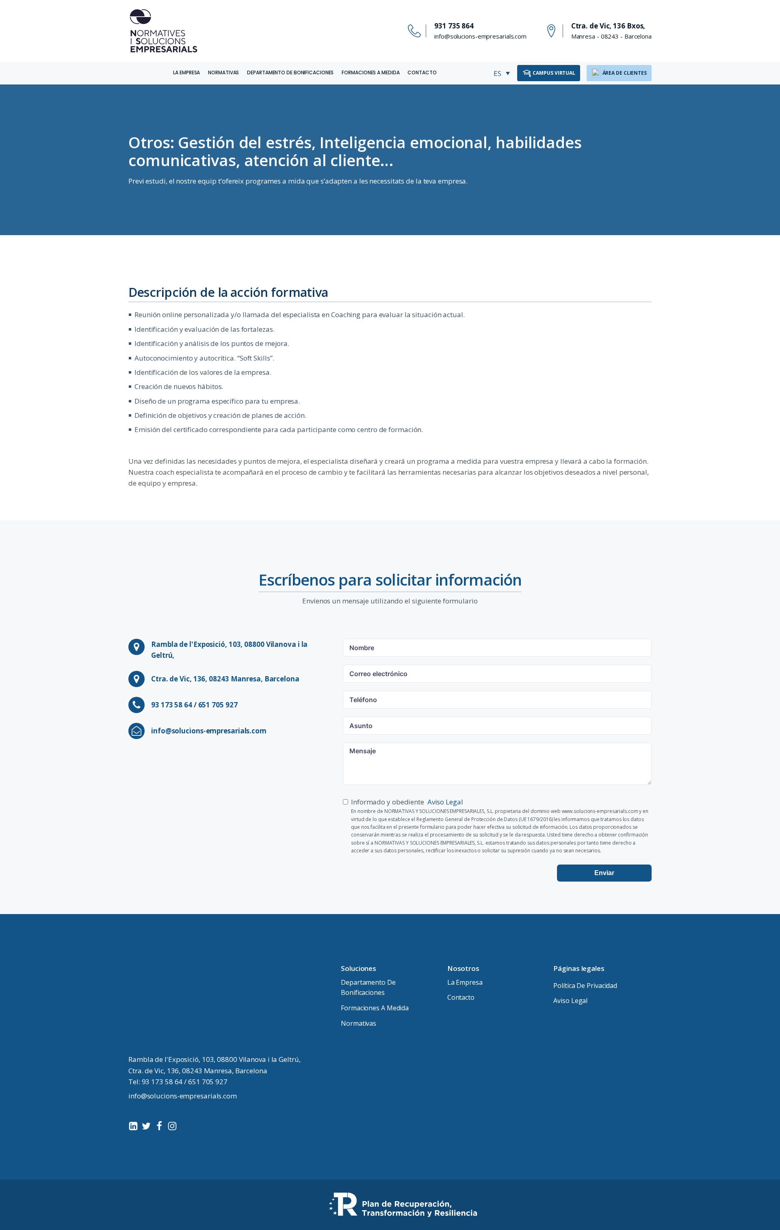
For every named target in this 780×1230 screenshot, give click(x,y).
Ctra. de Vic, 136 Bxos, (608, 25)
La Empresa (186, 72)
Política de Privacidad (585, 985)
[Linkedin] (133, 1126)
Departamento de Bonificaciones (290, 72)
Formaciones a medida (370, 72)
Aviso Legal (445, 801)
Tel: (178, 1081)
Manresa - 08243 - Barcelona (611, 36)
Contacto (421, 72)
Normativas (223, 72)
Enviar (604, 872)
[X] (146, 1126)
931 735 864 (454, 25)
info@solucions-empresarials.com (480, 36)
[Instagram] (172, 1126)
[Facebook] (159, 1126)
